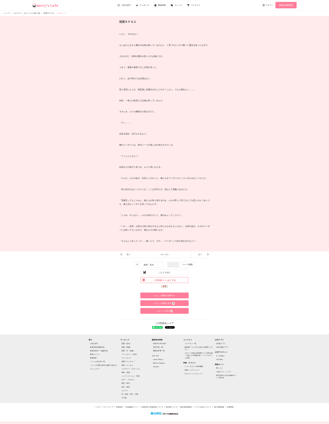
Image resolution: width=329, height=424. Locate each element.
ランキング (144, 5)
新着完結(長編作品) (97, 347)
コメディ (124, 390)
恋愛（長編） (126, 347)
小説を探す (126, 5)
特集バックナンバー (192, 370)
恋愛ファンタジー (128, 361)
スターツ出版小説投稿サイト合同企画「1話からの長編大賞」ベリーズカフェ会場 (199, 355)
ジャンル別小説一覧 (97, 361)
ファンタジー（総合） (129, 354)
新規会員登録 (286, 5)
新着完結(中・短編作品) (99, 351)
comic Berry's (158, 359)
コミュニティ (95, 369)
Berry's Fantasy (159, 363)
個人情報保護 (219, 407)
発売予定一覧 (158, 347)
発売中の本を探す (159, 343)
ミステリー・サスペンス (130, 369)
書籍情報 (162, 5)
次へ (200, 254)
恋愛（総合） (126, 343)
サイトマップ (108, 407)
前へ (129, 254)
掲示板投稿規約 (186, 407)
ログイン (269, 5)
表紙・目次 (149, 265)
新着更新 (93, 358)
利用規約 (119, 407)
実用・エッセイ (127, 365)
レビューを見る (164, 311)
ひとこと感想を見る (164, 303)
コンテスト (195, 5)
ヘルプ (98, 407)
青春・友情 (125, 372)
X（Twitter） (221, 356)
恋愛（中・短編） (128, 351)
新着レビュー (95, 354)
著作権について (171, 407)
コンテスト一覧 (190, 343)
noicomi (156, 367)
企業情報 (230, 407)
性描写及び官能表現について (152, 407)
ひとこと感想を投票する (164, 295)
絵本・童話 (125, 387)
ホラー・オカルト (128, 380)
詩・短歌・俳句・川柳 (129, 394)
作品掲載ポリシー (132, 407)
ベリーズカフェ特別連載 (194, 366)
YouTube (219, 359)
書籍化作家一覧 (159, 351)
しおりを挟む (164, 272)
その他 (123, 398)
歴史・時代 (125, 383)
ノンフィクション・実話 (130, 376)
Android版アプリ (222, 347)
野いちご (219, 368)
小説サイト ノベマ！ (224, 372)
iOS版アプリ (221, 343)
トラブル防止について (203, 407)
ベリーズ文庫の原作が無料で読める (103, 365)
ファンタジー (126, 358)
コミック (178, 5)
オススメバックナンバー (194, 374)
